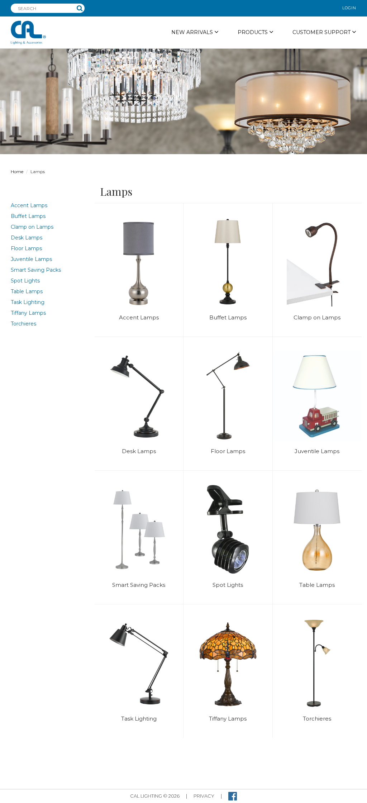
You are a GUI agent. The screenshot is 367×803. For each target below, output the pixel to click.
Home (17, 171)
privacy (204, 796)
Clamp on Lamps (32, 227)
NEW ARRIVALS (192, 32)
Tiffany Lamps (28, 313)
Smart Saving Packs (36, 270)
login (349, 7)
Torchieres (23, 323)
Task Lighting (27, 302)
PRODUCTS (253, 32)
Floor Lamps (26, 248)
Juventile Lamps (31, 259)
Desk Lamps (26, 237)
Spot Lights (25, 280)
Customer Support (322, 32)
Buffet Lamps (28, 216)
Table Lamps (27, 291)
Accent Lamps (29, 205)
